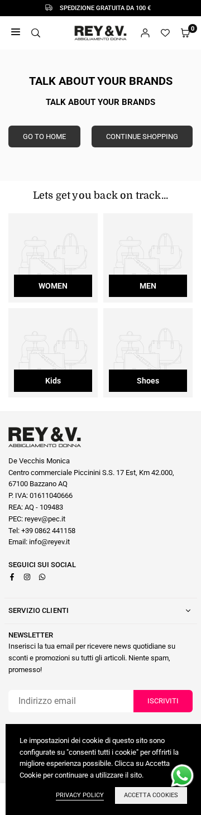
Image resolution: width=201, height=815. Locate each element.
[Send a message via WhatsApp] (182, 776)
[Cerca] (36, 33)
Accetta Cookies (151, 795)
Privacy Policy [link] (80, 795)
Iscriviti (163, 701)
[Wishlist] (165, 33)
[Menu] (16, 33)
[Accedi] (145, 33)
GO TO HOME (44, 136)
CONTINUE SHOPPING (142, 136)
